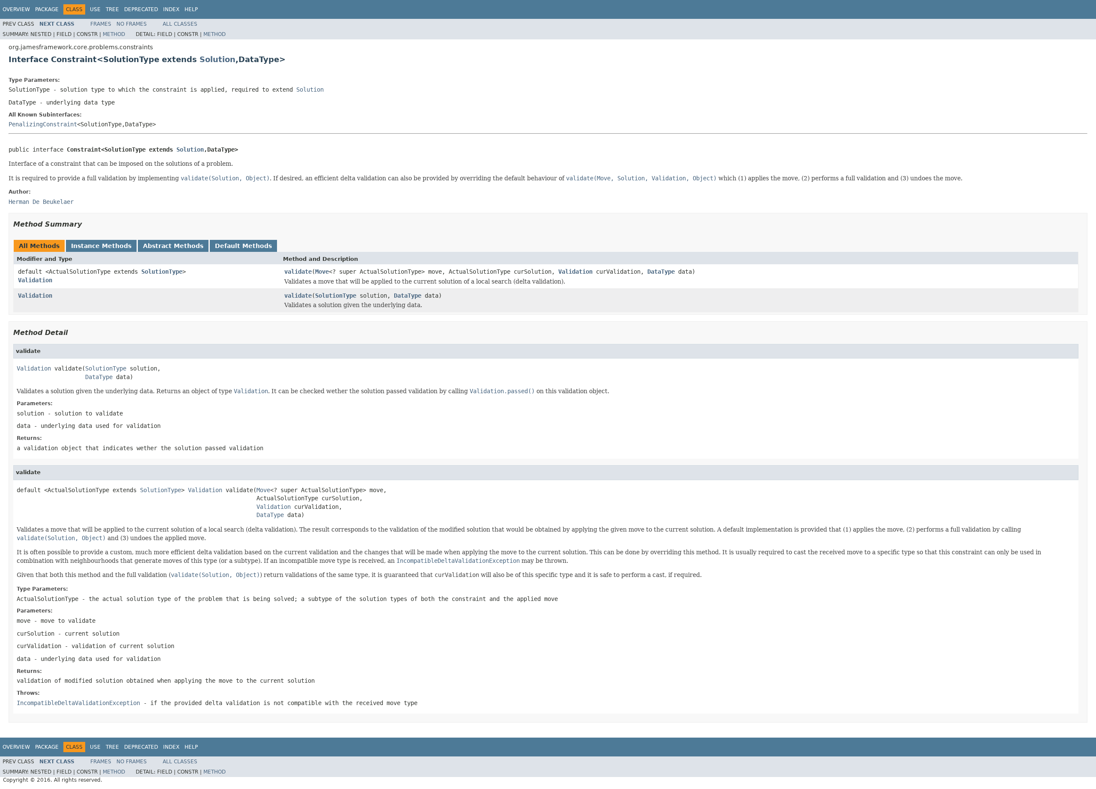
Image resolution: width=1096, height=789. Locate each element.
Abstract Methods (173, 245)
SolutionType (161, 271)
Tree (112, 9)
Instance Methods (101, 245)
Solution (217, 59)
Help (191, 9)
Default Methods (243, 245)
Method (114, 34)
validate (298, 271)
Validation (35, 280)
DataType (661, 271)
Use (95, 9)
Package (47, 9)
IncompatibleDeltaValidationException (78, 702)
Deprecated (141, 9)
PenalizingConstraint (43, 124)
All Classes (180, 24)
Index (171, 9)
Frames (100, 24)
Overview (16, 9)
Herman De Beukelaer (41, 201)
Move (322, 271)
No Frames (131, 24)
